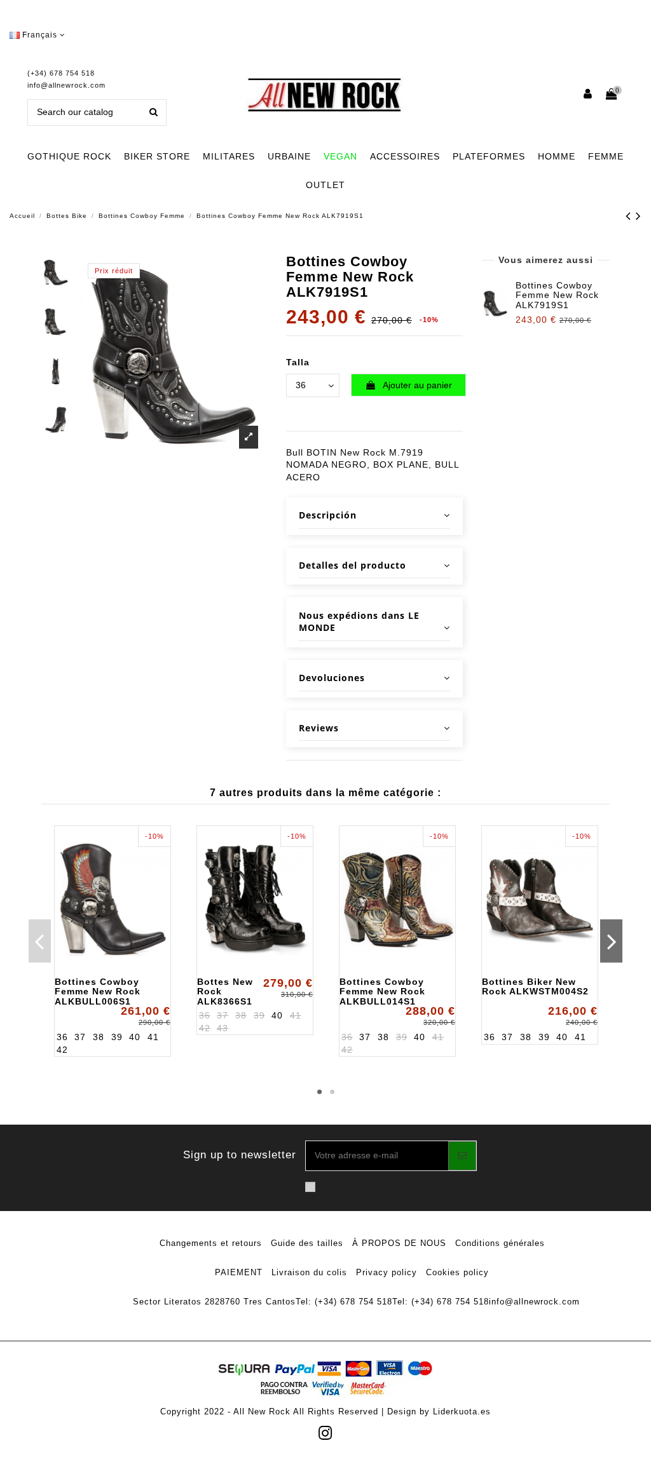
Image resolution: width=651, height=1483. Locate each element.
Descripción (328, 515)
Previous (40, 941)
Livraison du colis (309, 1272)
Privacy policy (386, 1272)
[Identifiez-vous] (588, 95)
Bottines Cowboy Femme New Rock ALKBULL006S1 (97, 991)
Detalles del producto (352, 565)
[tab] (374, 516)
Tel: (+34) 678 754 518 (344, 1301)
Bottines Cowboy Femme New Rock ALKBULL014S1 (382, 991)
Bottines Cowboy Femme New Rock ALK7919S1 (557, 295)
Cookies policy (457, 1272)
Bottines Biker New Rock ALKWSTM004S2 (535, 986)
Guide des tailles (307, 1243)
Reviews (319, 728)
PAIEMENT (239, 1272)
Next (611, 941)
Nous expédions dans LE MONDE (359, 621)
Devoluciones (332, 678)
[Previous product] (631, 215)
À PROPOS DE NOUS (399, 1243)
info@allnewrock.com (66, 85)
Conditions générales (500, 1243)
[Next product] (638, 215)
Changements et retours (211, 1243)
